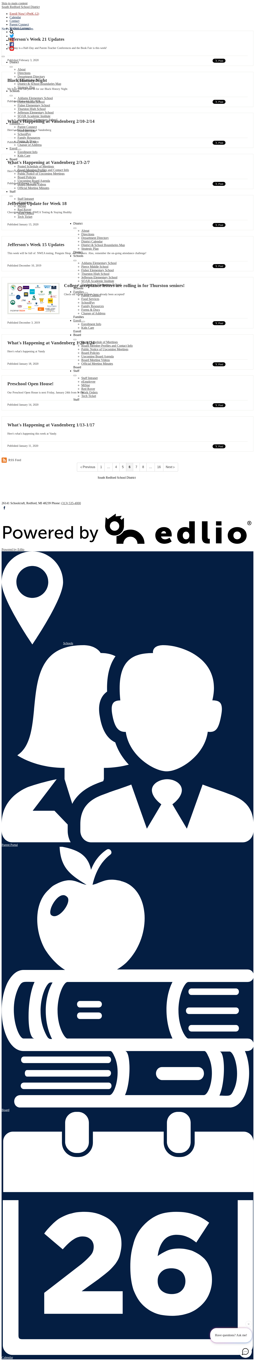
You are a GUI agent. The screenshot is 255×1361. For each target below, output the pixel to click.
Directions (24, 73)
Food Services (90, 299)
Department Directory (31, 76)
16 (159, 467)
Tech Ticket (25, 216)
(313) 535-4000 (71, 503)
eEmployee (88, 381)
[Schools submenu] (11, 95)
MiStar (85, 385)
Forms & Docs (27, 141)
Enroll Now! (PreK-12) (24, 13)
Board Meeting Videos (32, 184)
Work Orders (89, 392)
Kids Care (24, 155)
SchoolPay (24, 134)
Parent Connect (19, 24)
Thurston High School (32, 109)
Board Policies (27, 177)
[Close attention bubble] (248, 1324)
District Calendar (92, 241)
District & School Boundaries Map (39, 83)
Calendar (15, 17)
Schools (68, 643)
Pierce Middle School (31, 101)
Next (169, 467)
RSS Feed (14, 460)
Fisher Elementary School (34, 105)
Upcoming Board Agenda (34, 180)
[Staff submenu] (11, 196)
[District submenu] (11, 66)
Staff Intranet (26, 198)
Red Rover (24, 209)
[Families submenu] (22, 124)
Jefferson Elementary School (36, 112)
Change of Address (30, 145)
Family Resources (29, 137)
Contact (14, 21)
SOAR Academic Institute (34, 116)
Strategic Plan (90, 248)
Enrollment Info (27, 152)
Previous (89, 467)
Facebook (4, 508)
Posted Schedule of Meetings (36, 166)
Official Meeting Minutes (33, 188)
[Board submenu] (74, 339)
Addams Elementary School (35, 98)
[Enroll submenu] (19, 149)
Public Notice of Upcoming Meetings (41, 173)
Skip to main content (14, 3)
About (22, 69)
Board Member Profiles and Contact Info (107, 345)
